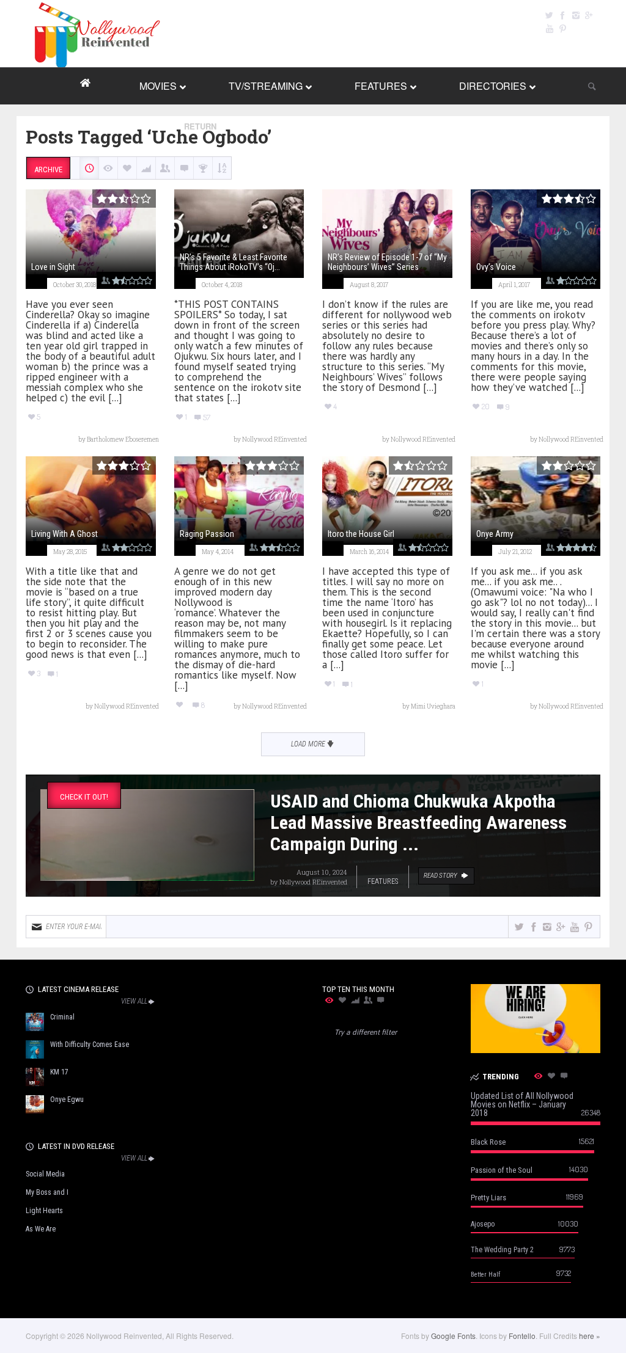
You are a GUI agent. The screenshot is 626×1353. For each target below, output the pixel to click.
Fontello (522, 1335)
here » (589, 1335)
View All (134, 1001)
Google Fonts (453, 1335)
